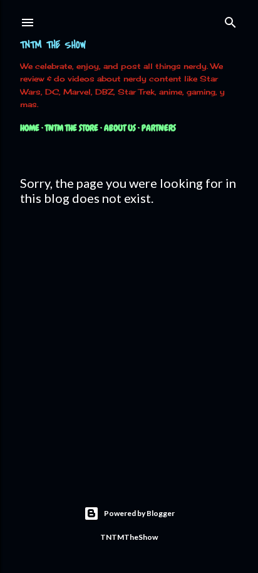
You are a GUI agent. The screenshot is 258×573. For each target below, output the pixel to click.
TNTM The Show (53, 45)
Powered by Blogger (139, 513)
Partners (159, 127)
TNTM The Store (71, 127)
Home (29, 127)
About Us (120, 127)
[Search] (230, 20)
